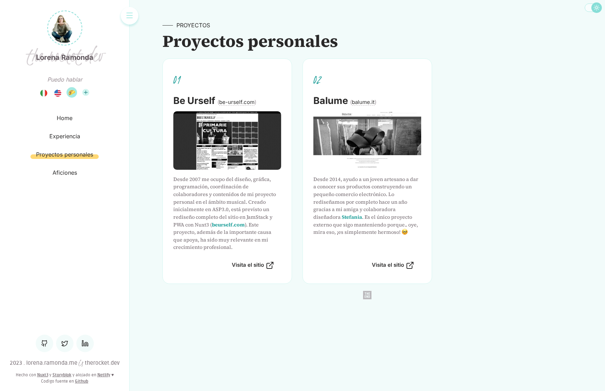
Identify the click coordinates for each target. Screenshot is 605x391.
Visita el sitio (248, 264)
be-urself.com (237, 102)
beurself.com (228, 224)
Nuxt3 (42, 374)
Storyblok (62, 374)
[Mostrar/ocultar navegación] (129, 16)
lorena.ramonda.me (51, 363)
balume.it (363, 102)
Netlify (103, 374)
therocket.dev (101, 363)
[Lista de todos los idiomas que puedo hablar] (85, 92)
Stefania (352, 217)
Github (81, 381)
